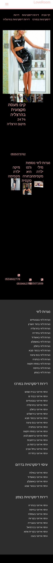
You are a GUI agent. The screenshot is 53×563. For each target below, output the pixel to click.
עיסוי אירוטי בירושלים (37, 413)
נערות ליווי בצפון (42, 372)
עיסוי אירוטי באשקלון (37, 481)
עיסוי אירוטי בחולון (39, 409)
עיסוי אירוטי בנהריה (38, 505)
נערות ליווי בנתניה (41, 359)
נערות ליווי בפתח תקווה (38, 363)
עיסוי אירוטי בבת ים (38, 396)
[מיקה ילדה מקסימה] (15, 184)
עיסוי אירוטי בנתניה (38, 427)
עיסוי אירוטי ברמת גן (37, 444)
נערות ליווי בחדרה (41, 333)
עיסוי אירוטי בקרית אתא (36, 531)
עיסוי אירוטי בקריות (38, 518)
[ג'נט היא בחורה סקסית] (27, 188)
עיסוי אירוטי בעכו (39, 536)
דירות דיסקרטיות (30, 15)
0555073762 (18, 154)
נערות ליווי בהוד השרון (39, 324)
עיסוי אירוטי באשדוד (37, 477)
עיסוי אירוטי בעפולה (38, 514)
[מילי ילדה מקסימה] (38, 184)
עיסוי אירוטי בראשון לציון (36, 435)
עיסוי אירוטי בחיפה (38, 509)
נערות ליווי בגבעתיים (40, 319)
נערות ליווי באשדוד (40, 337)
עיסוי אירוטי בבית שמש (36, 391)
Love (42, 2)
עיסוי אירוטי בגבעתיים (37, 400)
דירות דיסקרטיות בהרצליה (16, 19)
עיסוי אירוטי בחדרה (38, 453)
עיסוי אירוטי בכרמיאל (37, 527)
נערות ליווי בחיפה (41, 368)
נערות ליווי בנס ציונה (40, 355)
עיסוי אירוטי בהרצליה (37, 405)
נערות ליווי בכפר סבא (39, 350)
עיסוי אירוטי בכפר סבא (36, 418)
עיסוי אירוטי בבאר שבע (36, 486)
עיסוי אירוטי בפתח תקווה (35, 431)
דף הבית (46, 15)
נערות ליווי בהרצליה (40, 328)
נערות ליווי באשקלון (40, 341)
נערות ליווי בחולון (42, 346)
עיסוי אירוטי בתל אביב (37, 449)
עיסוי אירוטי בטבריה (38, 523)
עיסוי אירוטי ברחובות (37, 440)
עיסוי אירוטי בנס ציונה (37, 422)
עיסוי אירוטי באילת (38, 472)
